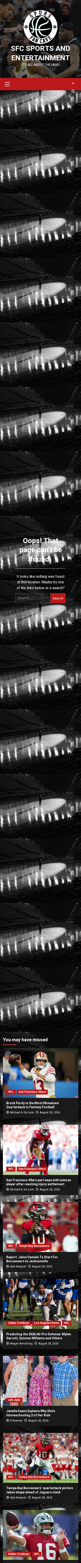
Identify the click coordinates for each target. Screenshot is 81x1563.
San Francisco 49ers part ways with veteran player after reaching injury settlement (38, 1182)
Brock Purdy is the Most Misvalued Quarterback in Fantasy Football (32, 1105)
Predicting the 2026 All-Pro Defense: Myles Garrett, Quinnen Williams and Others (38, 1336)
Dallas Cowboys (18, 1323)
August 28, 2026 (50, 1112)
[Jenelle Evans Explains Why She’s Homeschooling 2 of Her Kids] (40, 1381)
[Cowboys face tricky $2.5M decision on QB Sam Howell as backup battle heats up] (40, 1535)
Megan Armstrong (21, 1344)
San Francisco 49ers (32, 1092)
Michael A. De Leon (22, 1112)
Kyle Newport (18, 1267)
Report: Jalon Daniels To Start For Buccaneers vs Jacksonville (32, 1259)
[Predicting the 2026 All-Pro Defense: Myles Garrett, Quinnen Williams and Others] (40, 1304)
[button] (7, 83)
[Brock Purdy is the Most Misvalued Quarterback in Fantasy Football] (40, 1073)
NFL (11, 1092)
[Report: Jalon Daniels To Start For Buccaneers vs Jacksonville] (40, 1227)
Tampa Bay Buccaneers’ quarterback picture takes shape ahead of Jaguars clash (39, 1490)
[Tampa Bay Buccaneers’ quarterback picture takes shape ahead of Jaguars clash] (40, 1458)
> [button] (73, 83)
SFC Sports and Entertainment (40, 53)
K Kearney (16, 1421)
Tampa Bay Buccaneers (34, 1246)
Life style (14, 1400)
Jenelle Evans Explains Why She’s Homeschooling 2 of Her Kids (30, 1413)
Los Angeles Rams (46, 1323)
